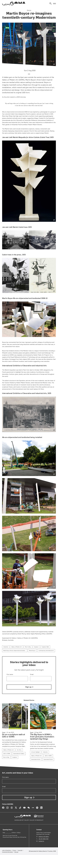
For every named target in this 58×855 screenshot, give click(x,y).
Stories (29, 10)
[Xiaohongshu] (33, 808)
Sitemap (16, 852)
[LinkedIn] (41, 808)
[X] (16, 808)
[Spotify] (37, 808)
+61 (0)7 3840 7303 (43, 839)
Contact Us (41, 841)
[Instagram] (7, 808)
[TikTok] (20, 808)
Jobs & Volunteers (6, 850)
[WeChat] (29, 808)
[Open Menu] (54, 3)
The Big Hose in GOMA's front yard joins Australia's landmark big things (42, 736)
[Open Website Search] (51, 3)
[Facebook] (3, 808)
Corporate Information (7, 852)
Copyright (20, 850)
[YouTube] (24, 808)
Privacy (14, 850)
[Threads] (12, 808)
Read (3, 732)
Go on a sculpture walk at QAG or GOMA (13, 735)
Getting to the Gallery (44, 836)
